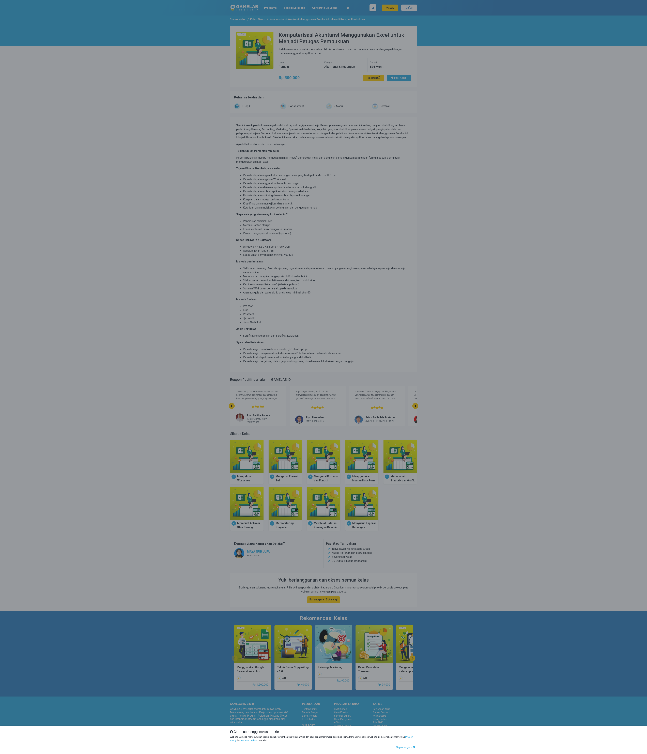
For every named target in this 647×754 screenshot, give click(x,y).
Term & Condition (249, 740)
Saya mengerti (404, 747)
